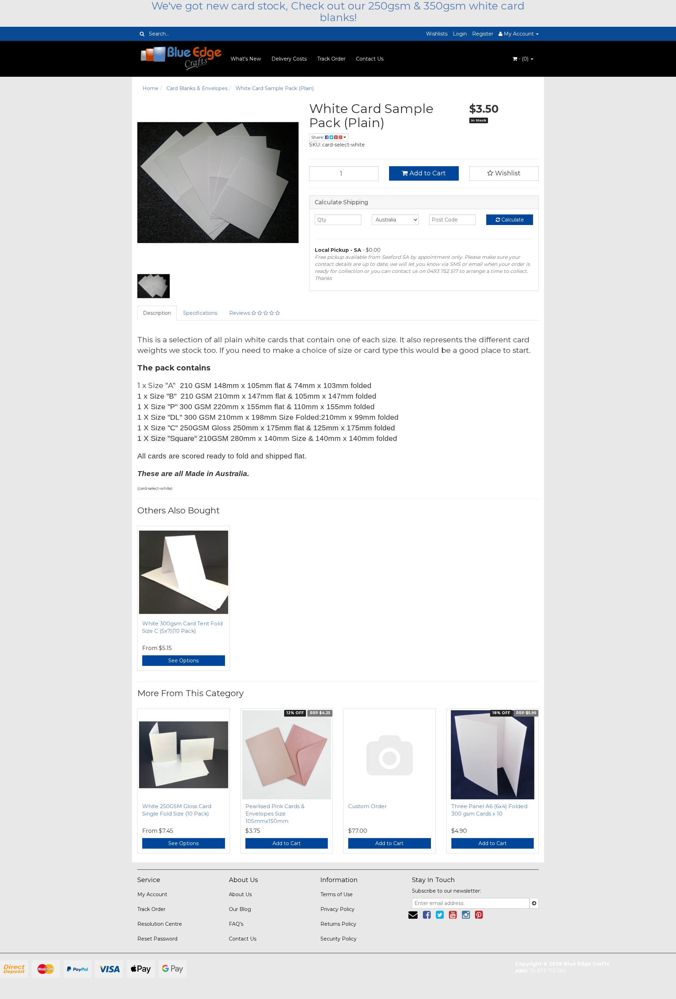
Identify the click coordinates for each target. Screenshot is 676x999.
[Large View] (153, 286)
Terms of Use (336, 894)
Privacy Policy (337, 909)
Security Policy (338, 939)
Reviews (240, 313)
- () (523, 59)
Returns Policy (338, 924)
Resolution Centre (159, 924)
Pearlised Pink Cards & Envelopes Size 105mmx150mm (275, 813)
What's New (246, 59)
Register (482, 34)
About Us (240, 894)
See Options (183, 660)
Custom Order (367, 806)
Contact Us (369, 59)
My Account (152, 894)
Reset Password (157, 939)
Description (157, 313)
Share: (318, 137)
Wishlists (436, 34)
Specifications (200, 313)
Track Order (331, 59)
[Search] (142, 34)
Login (460, 34)
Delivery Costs (289, 59)
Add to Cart (427, 173)
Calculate (512, 220)
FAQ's (236, 924)
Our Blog (240, 909)
